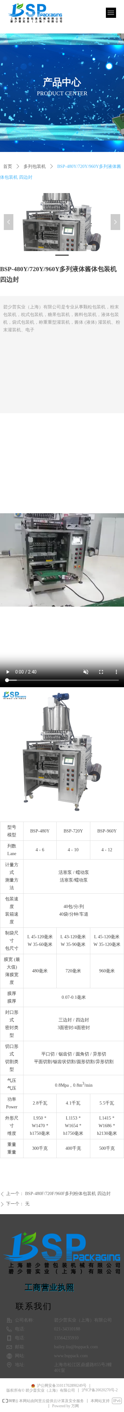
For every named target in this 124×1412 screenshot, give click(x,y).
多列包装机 (35, 166)
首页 (7, 166)
